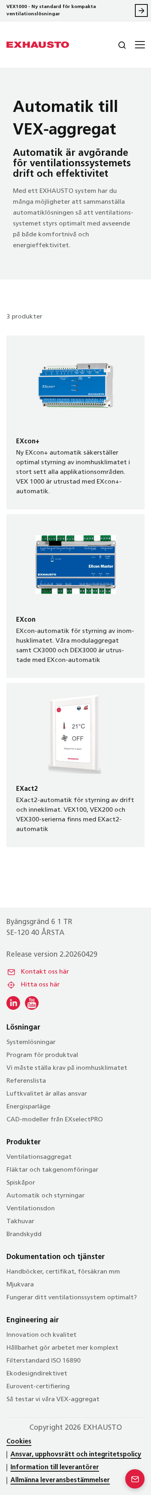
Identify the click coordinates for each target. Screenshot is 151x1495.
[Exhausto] (37, 44)
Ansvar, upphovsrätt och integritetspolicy (75, 1455)
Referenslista (26, 1081)
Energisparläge (28, 1107)
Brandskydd (23, 1234)
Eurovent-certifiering (38, 1386)
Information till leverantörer (54, 1467)
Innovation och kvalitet (41, 1335)
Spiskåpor (20, 1183)
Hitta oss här (40, 985)
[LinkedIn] (13, 1003)
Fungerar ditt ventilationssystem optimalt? (71, 1297)
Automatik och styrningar (45, 1196)
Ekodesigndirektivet (36, 1374)
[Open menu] (139, 45)
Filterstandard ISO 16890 (43, 1361)
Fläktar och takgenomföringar (52, 1170)
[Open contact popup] (135, 1479)
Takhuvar (20, 1221)
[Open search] (115, 45)
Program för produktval (42, 1055)
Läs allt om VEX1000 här (141, 10)
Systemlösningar (31, 1042)
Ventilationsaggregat (39, 1157)
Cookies (18, 1442)
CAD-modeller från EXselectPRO (54, 1120)
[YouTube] (32, 1003)
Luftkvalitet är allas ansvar (46, 1094)
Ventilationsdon (30, 1209)
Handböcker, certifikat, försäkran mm (63, 1272)
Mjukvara (20, 1285)
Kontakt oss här (45, 972)
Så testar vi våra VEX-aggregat (52, 1399)
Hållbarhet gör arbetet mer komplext (62, 1348)
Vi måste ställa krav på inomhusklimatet (66, 1068)
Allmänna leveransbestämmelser (60, 1480)
